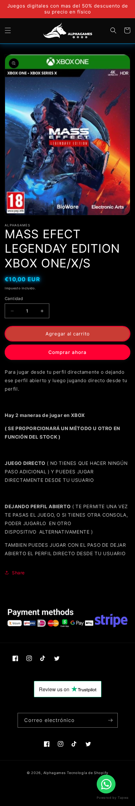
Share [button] (18, 572)
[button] (8, 30)
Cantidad (14, 298)
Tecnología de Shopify (87, 773)
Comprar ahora (67, 352)
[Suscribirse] (110, 720)
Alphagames (54, 773)
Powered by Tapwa (113, 797)
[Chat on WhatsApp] (106, 784)
